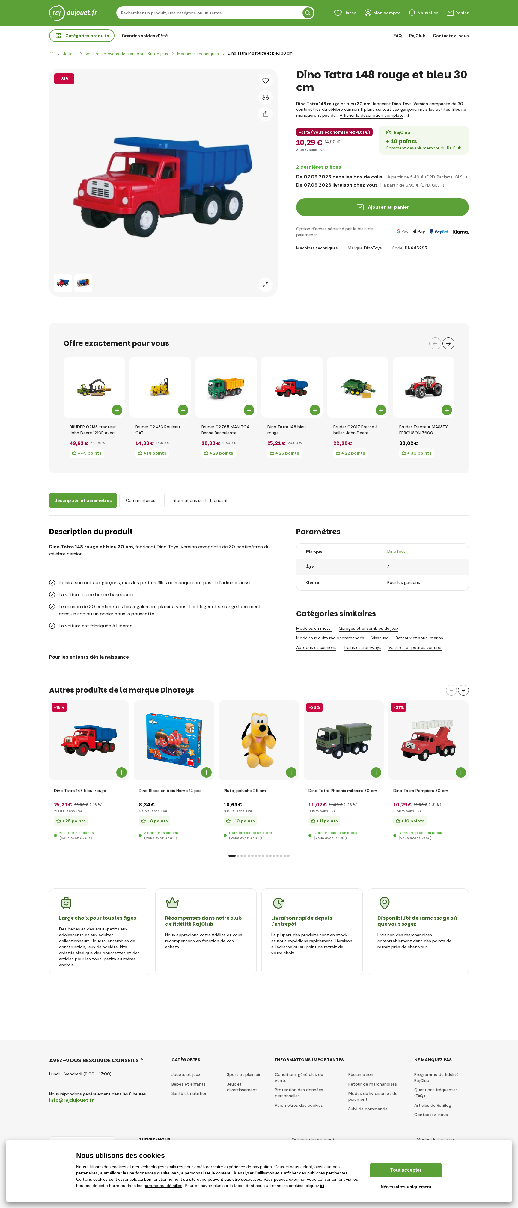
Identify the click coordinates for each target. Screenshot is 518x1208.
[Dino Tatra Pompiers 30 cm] (428, 740)
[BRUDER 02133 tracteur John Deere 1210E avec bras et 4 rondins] (94, 387)
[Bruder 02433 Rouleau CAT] (160, 387)
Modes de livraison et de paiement (372, 1096)
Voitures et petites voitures (415, 647)
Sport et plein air (243, 1074)
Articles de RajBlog (432, 1105)
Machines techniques (317, 248)
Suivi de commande (368, 1109)
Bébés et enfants (188, 1084)
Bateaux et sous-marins (419, 638)
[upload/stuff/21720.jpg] (344, 740)
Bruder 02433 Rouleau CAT (157, 429)
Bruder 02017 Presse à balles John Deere (355, 429)
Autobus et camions (316, 647)
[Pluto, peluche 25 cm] (259, 740)
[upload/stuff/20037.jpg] (174, 740)
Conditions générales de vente (299, 1077)
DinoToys (373, 248)
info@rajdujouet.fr (71, 1100)
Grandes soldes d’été (145, 35)
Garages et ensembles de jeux (368, 628)
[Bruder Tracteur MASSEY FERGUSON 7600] (423, 387)
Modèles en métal (314, 628)
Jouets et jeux (185, 1074)
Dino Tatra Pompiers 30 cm (420, 790)
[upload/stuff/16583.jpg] (89, 740)
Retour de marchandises (372, 1084)
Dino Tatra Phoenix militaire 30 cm (342, 790)
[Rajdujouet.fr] (51, 54)
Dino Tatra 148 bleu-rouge (287, 429)
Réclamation (360, 1074)
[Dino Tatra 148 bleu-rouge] (292, 387)
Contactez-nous (451, 35)
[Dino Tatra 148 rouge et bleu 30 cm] (63, 283)
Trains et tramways (362, 647)
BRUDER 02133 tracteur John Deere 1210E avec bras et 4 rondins (93, 430)
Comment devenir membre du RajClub (424, 148)
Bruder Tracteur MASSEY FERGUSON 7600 (423, 429)
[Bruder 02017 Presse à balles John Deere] (358, 387)
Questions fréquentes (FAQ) (436, 1092)
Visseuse (380, 638)
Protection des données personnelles (299, 1092)
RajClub (417, 35)
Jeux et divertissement (242, 1087)
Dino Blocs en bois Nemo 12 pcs (170, 790)
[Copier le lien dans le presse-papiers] (265, 114)
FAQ (398, 35)
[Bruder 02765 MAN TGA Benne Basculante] (226, 387)
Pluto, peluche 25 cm (245, 790)
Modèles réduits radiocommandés (330, 638)
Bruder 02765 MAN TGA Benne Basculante (225, 429)
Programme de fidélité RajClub (436, 1077)
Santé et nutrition (189, 1093)
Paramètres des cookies (299, 1105)
